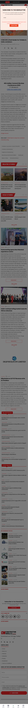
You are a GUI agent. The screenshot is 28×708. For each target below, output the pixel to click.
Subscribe (14, 25)
